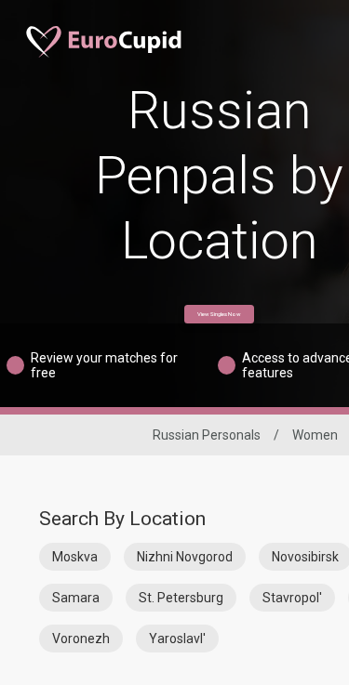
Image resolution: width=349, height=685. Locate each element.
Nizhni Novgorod (185, 556)
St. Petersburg (181, 597)
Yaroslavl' (177, 638)
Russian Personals (207, 435)
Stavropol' (292, 597)
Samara (76, 597)
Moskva (75, 556)
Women (315, 435)
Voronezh (81, 638)
